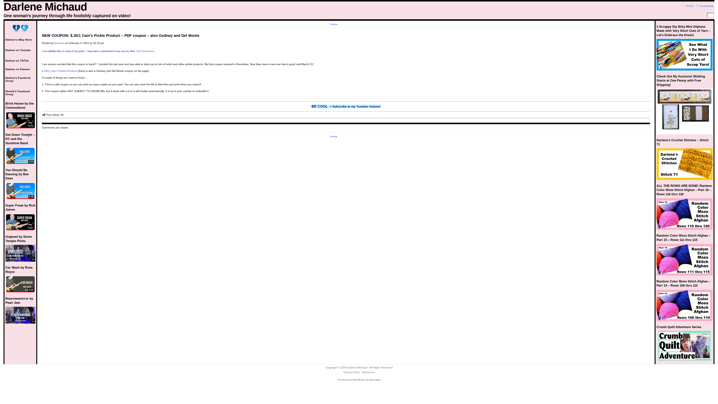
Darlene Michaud (45, 7)
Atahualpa (375, 379)
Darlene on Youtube (18, 50)
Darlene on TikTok (17, 60)
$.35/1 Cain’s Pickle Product (59, 70)
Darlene (59, 43)
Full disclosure (145, 51)
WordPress (359, 379)
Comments (707, 5)
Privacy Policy (351, 372)
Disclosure (368, 372)
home (333, 24)
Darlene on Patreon (17, 69)
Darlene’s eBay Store (18, 39)
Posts (690, 5)
